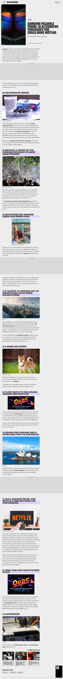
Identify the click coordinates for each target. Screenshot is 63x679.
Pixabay (10, 120)
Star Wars (12, 672)
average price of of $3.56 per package (20, 140)
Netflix (5, 672)
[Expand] (57, 666)
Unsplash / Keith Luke (8, 187)
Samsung (3, 44)
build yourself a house (20, 645)
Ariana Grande (18, 414)
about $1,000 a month (11, 602)
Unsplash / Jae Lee (7, 374)
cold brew (26, 253)
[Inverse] (12, 2)
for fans (22, 131)
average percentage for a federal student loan (17, 201)
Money (20, 672)
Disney (5, 319)
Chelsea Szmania (33, 43)
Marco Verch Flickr (20, 244)
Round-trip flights (19, 470)
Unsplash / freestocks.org (9, 531)
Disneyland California (23, 335)
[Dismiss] (61, 666)
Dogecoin (16, 381)
